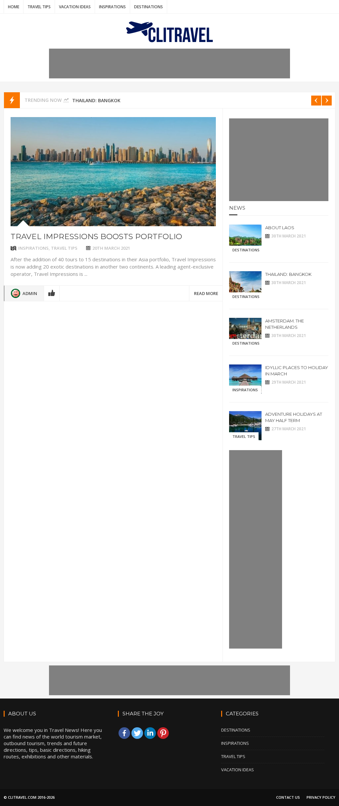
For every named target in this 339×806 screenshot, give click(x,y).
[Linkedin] (150, 733)
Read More (206, 293)
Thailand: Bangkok (96, 100)
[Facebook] (124, 733)
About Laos (279, 227)
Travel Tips (39, 7)
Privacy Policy (321, 797)
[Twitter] (137, 733)
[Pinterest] (163, 733)
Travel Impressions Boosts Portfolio (96, 236)
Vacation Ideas (75, 7)
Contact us (288, 797)
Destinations (148, 7)
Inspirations (112, 7)
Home (13, 7)
